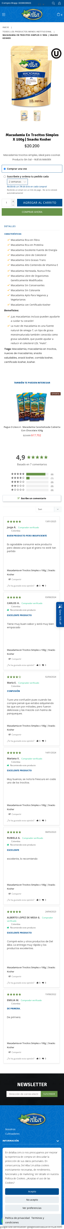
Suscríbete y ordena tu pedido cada (28, 176)
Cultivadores (12, 1133)
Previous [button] (3, 411)
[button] (38, 585)
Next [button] (58, 411)
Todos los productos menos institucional (27, 31)
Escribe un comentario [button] (33, 498)
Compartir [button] (16, 579)
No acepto (32, 1199)
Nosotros (10, 1129)
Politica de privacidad (17, 1218)
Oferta (56, 393)
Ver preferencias (32, 1208)
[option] (30, 416)
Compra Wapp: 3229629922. (17, 3)
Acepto (32, 1191)
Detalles (10, 226)
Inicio (6, 27)
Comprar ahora (32, 211)
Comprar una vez (17, 168)
